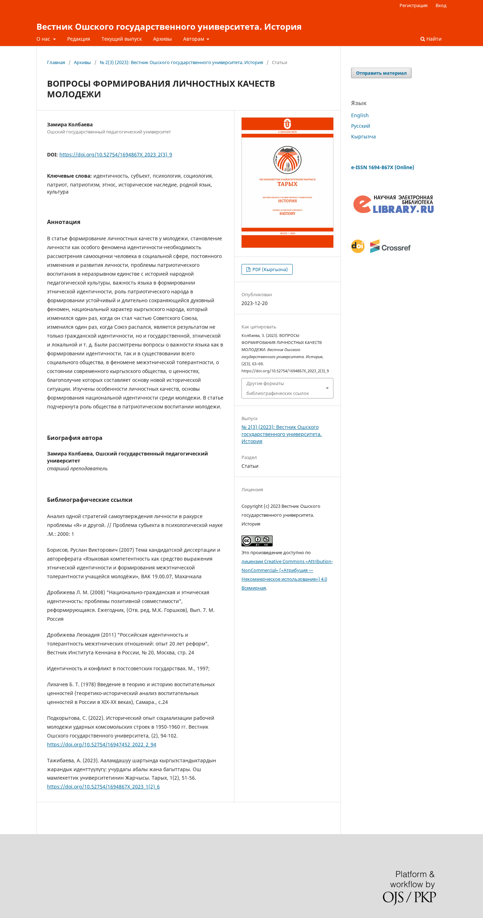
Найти (433, 38)
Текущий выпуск (121, 38)
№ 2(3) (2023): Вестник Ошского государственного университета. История (181, 62)
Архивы (162, 38)
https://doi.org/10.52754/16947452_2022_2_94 (101, 744)
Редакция (78, 38)
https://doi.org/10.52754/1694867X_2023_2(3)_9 (115, 154)
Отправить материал (381, 73)
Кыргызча (363, 136)
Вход (441, 5)
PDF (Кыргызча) (269, 269)
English (360, 115)
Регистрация (413, 5)
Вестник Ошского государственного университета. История (169, 26)
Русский (360, 125)
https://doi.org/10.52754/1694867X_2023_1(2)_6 (103, 786)
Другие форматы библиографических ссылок (277, 388)
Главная (56, 62)
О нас (44, 38)
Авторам (194, 38)
